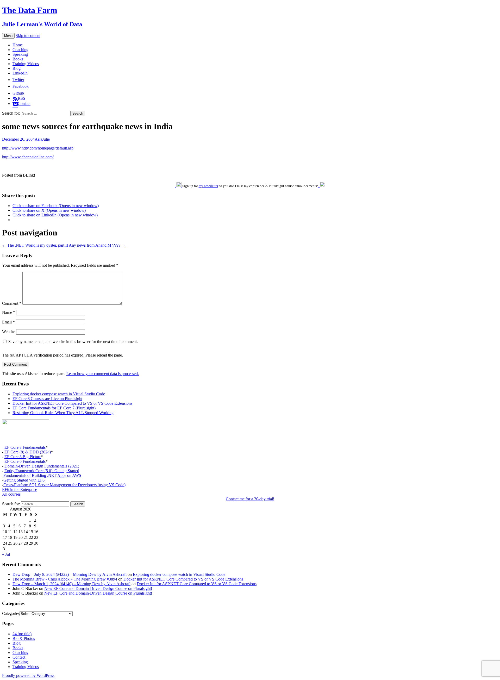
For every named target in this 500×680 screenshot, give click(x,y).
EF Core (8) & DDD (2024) (27, 452)
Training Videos (25, 63)
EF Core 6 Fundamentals (25, 461)
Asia (38, 139)
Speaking (20, 54)
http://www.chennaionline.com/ (28, 157)
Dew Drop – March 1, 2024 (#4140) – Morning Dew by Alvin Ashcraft (71, 584)
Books (17, 59)
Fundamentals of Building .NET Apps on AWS (42, 475)
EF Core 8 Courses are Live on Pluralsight (47, 398)
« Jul (6, 554)
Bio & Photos (23, 638)
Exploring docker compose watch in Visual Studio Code (58, 394)
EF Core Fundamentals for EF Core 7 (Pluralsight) (54, 408)
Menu (8, 36)
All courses (11, 494)
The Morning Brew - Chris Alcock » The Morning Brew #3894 (64, 579)
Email (8, 322)
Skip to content (28, 35)
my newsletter (208, 186)
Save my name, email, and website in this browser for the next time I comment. (73, 341)
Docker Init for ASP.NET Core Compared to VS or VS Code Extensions (72, 403)
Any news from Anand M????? (97, 245)
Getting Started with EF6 (24, 480)
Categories (11, 613)
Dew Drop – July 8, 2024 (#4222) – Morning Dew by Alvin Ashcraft (69, 574)
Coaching (20, 49)
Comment (11, 303)
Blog (16, 68)
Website (8, 331)
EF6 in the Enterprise (19, 489)
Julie (46, 139)
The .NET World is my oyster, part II (35, 245)
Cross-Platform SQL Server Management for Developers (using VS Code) (64, 485)
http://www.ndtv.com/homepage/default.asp (37, 148)
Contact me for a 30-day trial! (250, 499)
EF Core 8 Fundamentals (25, 447)
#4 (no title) (22, 634)
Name (8, 312)
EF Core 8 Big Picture (22, 456)
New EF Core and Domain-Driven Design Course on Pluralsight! (98, 588)
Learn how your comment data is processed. (102, 373)
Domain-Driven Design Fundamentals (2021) (41, 466)
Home (17, 45)
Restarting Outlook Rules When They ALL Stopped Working (63, 412)
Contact (18, 657)
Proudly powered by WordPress (28, 675)
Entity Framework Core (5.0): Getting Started (41, 471)
